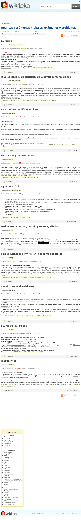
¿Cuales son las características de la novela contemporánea (36, 76)
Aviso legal (71, 513)
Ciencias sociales (9, 474)
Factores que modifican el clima (19, 109)
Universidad (7, 443)
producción (25, 304)
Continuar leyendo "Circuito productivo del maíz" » (34, 316)
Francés (6, 482)
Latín (5, 486)
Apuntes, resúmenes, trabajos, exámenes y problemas (38, 28)
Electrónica (7, 471)
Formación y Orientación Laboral (13, 481)
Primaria (6, 437)
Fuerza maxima (5, 64)
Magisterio (7, 477)
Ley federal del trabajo (14, 325)
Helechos (12, 381)
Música (6, 494)
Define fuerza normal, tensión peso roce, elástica (30, 226)
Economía (7, 472)
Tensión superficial (43, 243)
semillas (75, 376)
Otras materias (8, 452)
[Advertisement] (40, 17)
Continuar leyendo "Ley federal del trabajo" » (28, 352)
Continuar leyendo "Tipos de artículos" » (16, 217)
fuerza (60, 167)
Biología (11, 365)
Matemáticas (7, 459)
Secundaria (7, 438)
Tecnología (7, 491)
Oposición (7, 445)
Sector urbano (5, 308)
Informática (7, 469)
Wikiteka (59, 513)
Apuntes (9, 24)
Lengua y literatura (15, 81)
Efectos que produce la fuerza (18, 155)
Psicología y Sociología (10, 502)
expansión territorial (43, 299)
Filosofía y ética (8, 457)
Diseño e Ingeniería (9, 499)
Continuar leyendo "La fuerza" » (43, 68)
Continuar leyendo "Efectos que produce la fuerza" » (20, 177)
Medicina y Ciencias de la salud (12, 479)
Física (11, 159)
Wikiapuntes (36, 513)
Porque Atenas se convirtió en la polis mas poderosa (31, 253)
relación (24, 199)
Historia (6, 455)
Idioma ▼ (77, 1)
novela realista (17, 97)
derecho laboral (24, 343)
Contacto (77, 513)
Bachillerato (7, 440)
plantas (20, 374)
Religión (6, 496)
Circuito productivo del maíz (17, 286)
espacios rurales (25, 299)
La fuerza (6, 40)
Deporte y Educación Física (17, 45)
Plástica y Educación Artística (12, 501)
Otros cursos (7, 447)
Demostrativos (10, 199)
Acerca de (65, 513)
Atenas (39, 270)
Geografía (12, 113)
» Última (75, 35)
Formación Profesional (10, 442)
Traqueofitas (8, 360)
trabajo (9, 345)
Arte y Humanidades (9, 504)
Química (6, 464)
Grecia (26, 267)
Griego (11, 258)
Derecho (11, 330)
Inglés (6, 465)
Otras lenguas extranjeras (11, 489)
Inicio (3, 24)
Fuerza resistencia (6, 68)
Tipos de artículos (11, 186)
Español (6, 484)
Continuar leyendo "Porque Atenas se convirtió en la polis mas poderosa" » (27, 277)
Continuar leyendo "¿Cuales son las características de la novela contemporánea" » (30, 100)
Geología (6, 492)
